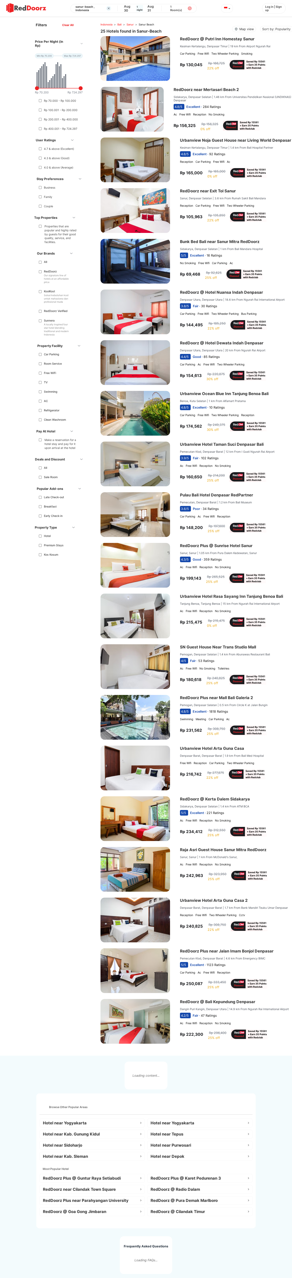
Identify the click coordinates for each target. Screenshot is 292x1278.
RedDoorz (50, 271)
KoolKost (49, 291)
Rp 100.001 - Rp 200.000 (60, 110)
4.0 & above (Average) (58, 167)
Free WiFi (50, 373)
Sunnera (49, 320)
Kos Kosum (51, 554)
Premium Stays (54, 545)
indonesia (106, 24)
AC (46, 401)
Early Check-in (53, 515)
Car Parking (51, 354)
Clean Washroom (55, 419)
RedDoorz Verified (56, 311)
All (45, 262)
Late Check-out (54, 497)
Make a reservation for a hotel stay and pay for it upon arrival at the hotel (60, 443)
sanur (130, 24)
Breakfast (50, 506)
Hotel (47, 536)
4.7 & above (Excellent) (59, 148)
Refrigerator (51, 410)
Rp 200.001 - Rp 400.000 (61, 119)
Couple (48, 206)
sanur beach (146, 24)
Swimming (50, 391)
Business (49, 187)
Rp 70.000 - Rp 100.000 (60, 100)
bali (119, 24)
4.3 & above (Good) (57, 158)
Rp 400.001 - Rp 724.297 (60, 128)
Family (48, 197)
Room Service (53, 363)
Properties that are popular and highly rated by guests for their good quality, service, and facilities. (60, 234)
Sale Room (51, 477)
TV (46, 382)
